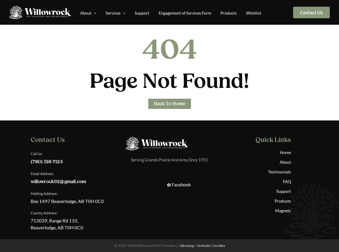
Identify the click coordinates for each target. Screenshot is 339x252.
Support (142, 12)
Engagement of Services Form (185, 12)
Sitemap (187, 245)
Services (113, 12)
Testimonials (279, 171)
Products (228, 12)
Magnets (283, 210)
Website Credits (211, 245)
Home (285, 152)
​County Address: (44, 213)
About (86, 12)
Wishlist (253, 12)
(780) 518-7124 (47, 162)
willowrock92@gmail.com (58, 182)
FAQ (287, 181)
